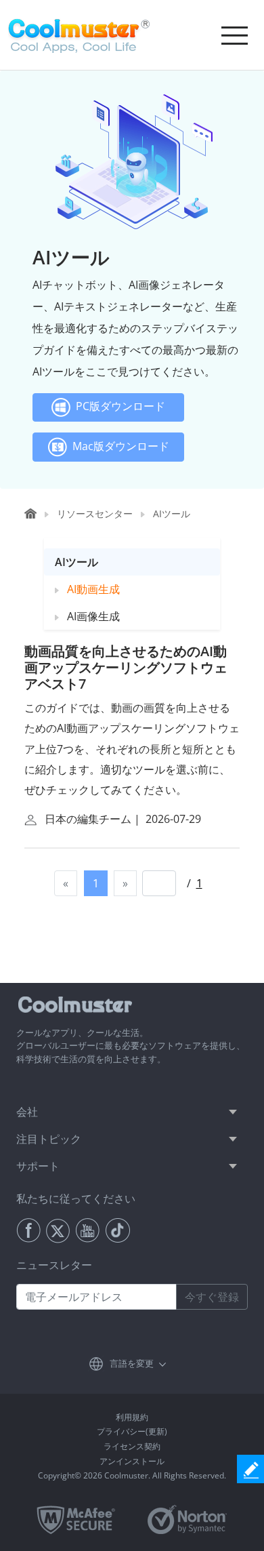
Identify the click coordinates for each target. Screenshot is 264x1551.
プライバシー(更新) (132, 1431)
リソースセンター (95, 513)
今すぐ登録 (212, 1296)
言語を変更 (132, 1363)
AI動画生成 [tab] (89, 589)
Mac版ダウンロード (118, 446)
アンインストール (132, 1461)
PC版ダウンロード (117, 406)
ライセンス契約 (132, 1446)
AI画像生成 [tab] (89, 616)
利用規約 (132, 1417)
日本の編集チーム (88, 818)
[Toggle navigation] (234, 35)
